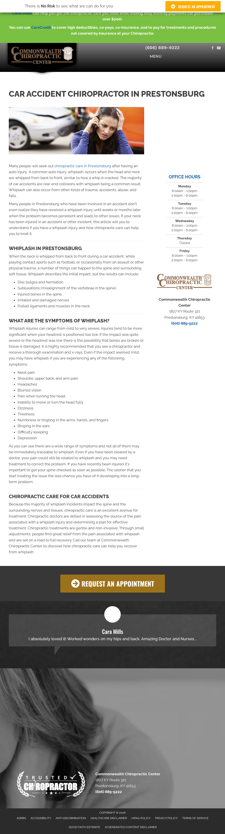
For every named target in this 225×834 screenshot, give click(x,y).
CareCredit (22, 13)
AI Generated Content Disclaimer (131, 827)
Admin (21, 818)
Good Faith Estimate (84, 827)
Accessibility (41, 818)
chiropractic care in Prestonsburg (82, 166)
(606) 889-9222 (162, 47)
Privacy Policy (166, 818)
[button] (112, 583)
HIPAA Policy (141, 818)
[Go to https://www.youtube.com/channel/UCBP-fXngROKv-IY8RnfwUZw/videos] (219, 48)
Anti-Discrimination (71, 818)
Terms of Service (195, 818)
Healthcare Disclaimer (109, 818)
